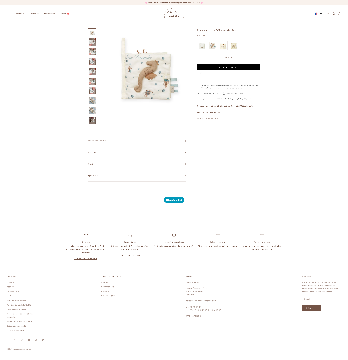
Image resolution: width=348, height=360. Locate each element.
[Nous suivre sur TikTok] (36, 340)
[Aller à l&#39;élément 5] (92, 71)
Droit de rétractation (262, 242)
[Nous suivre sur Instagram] (15, 340)
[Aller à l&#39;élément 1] (92, 32)
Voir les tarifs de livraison (85, 258)
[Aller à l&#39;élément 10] (92, 120)
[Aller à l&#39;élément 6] (92, 81)
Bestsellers (35, 14)
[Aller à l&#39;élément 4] (92, 61)
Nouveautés (20, 14)
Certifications (49, 14)
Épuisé (228, 57)
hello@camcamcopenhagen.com (201, 301)
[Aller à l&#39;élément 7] (92, 91)
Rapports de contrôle (16, 326)
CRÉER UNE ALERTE (228, 67)
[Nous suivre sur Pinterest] (22, 340)
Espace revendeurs (15, 330)
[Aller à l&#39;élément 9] (92, 110)
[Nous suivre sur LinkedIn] (43, 340)
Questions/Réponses (16, 300)
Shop (8, 14)
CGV (9, 296)
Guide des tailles (109, 296)
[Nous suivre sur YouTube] (29, 340)
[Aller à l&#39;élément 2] (92, 42)
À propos (105, 282)
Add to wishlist (175, 200)
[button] (201, 72)
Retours (10, 287)
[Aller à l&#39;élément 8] (92, 101)
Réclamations (13, 291)
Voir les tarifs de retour (130, 255)
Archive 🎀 (64, 14)
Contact (10, 282)
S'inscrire (311, 308)
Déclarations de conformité (19, 321)
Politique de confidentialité (19, 305)
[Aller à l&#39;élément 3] (92, 52)
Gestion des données (16, 309)
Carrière (105, 291)
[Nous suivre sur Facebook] (8, 340)
